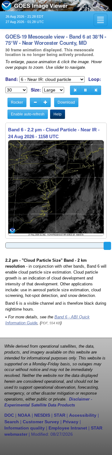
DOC (9, 415)
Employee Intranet (68, 427)
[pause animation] (85, 90)
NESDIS (42, 415)
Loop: (94, 79)
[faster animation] (45, 102)
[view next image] (96, 90)
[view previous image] (75, 90)
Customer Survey (41, 421)
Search (11, 421)
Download (66, 102)
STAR (59, 415)
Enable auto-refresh (27, 114)
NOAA (24, 415)
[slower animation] (35, 102)
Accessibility (82, 415)
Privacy (70, 421)
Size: (36, 89)
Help (58, 114)
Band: (11, 79)
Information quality (24, 427)
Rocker (17, 102)
